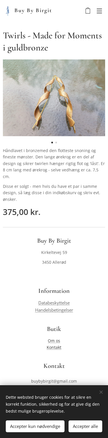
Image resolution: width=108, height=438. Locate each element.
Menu (99, 10)
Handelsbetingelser (54, 310)
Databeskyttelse (54, 303)
